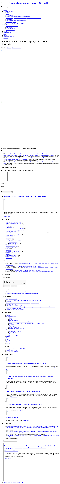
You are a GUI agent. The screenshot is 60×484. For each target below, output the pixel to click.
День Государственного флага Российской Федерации (23, 391)
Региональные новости (12, 26)
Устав (7, 12)
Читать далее (7, 216)
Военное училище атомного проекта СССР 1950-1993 (25, 196)
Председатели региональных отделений (16, 20)
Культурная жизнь (10, 28)
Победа (8, 248)
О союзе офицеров (11, 244)
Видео (5, 35)
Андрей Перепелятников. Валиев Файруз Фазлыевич (27, 266)
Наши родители (10, 238)
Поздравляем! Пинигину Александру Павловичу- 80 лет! (24, 404)
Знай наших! (9, 227)
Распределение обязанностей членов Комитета (18, 16)
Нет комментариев (16, 48)
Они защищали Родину (12, 246)
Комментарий (4, 181)
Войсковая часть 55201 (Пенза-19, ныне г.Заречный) (28, 270)
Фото (5, 34)
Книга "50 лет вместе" (12, 231)
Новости (6, 24)
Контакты (6, 38)
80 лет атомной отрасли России (14, 223)
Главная (5, 10)
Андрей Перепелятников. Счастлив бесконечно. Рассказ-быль (26, 363)
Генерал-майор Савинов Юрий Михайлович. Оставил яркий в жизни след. (34, 271)
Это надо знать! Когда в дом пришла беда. (16, 291)
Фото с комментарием (11, 255)
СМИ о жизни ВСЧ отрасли (13, 251)
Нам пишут (9, 236)
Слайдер (8, 250)
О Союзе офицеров (8, 11)
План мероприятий (11, 22)
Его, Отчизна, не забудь (12, 299)
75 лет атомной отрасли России (14, 224)
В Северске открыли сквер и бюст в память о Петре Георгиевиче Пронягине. (31, 432)
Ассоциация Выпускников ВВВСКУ (15, 349)
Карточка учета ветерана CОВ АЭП (15, 23)
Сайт (2, 189)
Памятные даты (7, 32)
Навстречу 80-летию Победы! (13, 222)
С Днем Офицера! (12, 417)
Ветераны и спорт (10, 30)
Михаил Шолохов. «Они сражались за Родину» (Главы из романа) (22, 303)
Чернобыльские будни (11, 256)
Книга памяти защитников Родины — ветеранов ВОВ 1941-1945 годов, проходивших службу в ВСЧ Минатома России (29, 447)
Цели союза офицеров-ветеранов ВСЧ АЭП (17, 309)
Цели (7, 14)
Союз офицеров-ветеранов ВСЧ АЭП (28, 3)
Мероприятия (9, 235)
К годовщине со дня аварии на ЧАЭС (15, 230)
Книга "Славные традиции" (13, 234)
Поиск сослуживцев (9, 36)
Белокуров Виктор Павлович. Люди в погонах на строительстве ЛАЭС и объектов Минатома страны (29, 155)
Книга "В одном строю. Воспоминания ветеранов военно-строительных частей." (26, 232)
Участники (9, 19)
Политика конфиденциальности (14, 305)
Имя (2, 183)
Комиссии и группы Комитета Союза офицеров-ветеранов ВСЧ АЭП (23, 18)
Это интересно (10, 27)
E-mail (3, 186)
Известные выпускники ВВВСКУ (15, 228)
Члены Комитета (10, 15)
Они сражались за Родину (12, 350)
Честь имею (9, 258)
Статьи (5, 31)
